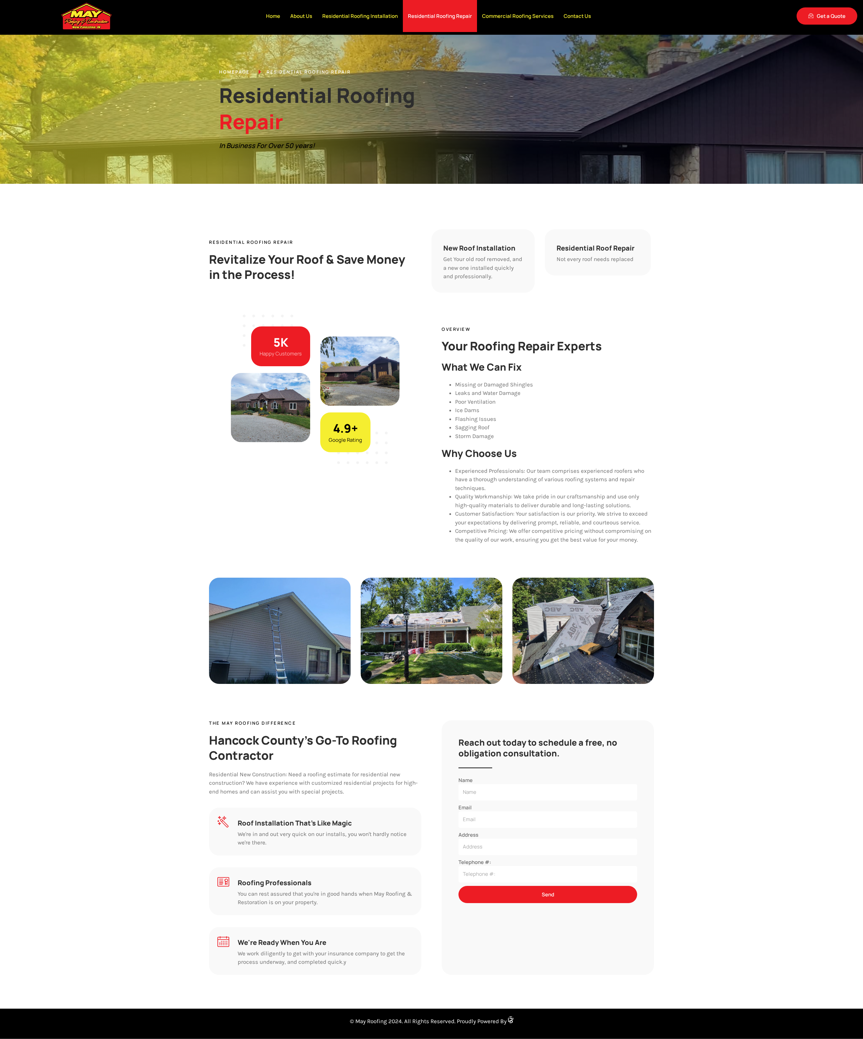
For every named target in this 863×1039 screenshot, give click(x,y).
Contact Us (577, 16)
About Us (301, 16)
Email (465, 807)
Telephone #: (474, 862)
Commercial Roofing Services (518, 16)
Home (273, 16)
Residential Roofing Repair (440, 16)
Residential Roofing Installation (360, 16)
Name (465, 780)
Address (468, 834)
